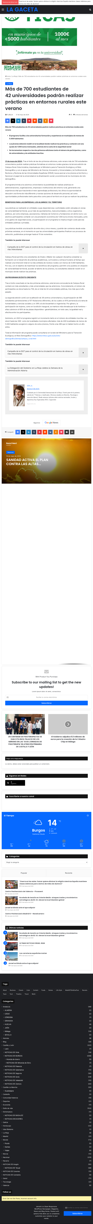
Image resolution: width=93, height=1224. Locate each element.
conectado (25, 764)
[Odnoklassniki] (45, 121)
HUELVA (8, 1024)
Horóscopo (7, 1126)
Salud (5, 1178)
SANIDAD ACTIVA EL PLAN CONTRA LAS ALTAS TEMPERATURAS (27, 463)
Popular (24, 873)
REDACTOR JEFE (33, 389)
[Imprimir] (72, 432)
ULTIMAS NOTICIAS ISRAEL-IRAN (32, 943)
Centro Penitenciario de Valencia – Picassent (24, 891)
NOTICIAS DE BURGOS (13, 1056)
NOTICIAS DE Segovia (13, 1073)
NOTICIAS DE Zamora (13, 1084)
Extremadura (7, 1112)
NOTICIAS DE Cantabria (12, 1175)
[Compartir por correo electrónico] (66, 432)
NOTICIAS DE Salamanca (14, 1070)
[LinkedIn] (18, 121)
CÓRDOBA (9, 1017)
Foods (43, 990)
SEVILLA (8, 1035)
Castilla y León (8, 1045)
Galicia (5, 1122)
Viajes (7, 1150)
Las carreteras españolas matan (33, 953)
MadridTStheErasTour (72, 990)
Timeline (18, 994)
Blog (4, 1042)
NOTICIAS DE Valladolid (14, 1080)
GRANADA (9, 1021)
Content (35, 990)
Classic (21, 990)
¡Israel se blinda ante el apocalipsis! (20, 907)
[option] (46, 461)
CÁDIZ (7, 1014)
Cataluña (6, 1094)
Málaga (7, 1031)
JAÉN (7, 1028)
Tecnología (7, 1182)
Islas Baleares (8, 1129)
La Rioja (14, 76)
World (33, 994)
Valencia (6, 1185)
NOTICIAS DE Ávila (12, 1052)
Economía (6, 1105)
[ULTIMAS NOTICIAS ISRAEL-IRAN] (11, 946)
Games (50, 990)
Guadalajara (9, 1091)
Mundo (5, 1140)
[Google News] (51, 422)
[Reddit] (34, 121)
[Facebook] (7, 121)
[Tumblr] (24, 121)
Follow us (7, 1192)
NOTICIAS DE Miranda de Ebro (18, 1063)
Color (28, 990)
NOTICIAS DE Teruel (12, 1168)
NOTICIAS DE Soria (12, 1077)
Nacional (10, 452)
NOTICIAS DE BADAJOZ (14, 1115)
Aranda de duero (13, 1059)
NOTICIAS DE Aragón (11, 1164)
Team (4, 994)
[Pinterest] (29, 121)
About (5, 990)
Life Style (59, 990)
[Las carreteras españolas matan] (11, 956)
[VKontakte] (40, 121)
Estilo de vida (8, 1108)
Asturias (6, 1038)
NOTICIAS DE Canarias (11, 1171)
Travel (27, 994)
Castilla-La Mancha (10, 1087)
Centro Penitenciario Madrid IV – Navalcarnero (24, 914)
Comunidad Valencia (10, 1098)
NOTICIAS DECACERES (14, 1119)
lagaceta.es (31, 404)
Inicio (9, 76)
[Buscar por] (90, 10)
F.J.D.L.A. (10, 114)
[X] (13, 121)
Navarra (84, 990)
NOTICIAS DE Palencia (13, 1066)
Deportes (6, 1101)
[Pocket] (51, 121)
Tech (11, 994)
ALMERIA (8, 1010)
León (7, 1049)
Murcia (5, 1154)
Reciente (68, 873)
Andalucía (6, 1007)
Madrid (5, 1136)
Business (13, 990)
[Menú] (3, 10)
